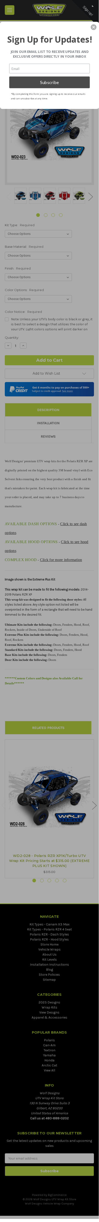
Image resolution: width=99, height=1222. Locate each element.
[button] (94, 27)
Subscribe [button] (49, 82)
